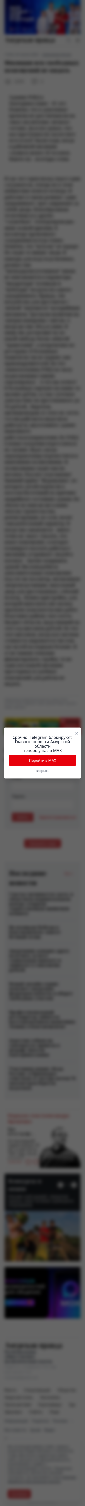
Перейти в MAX (42, 760)
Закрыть (42, 771)
